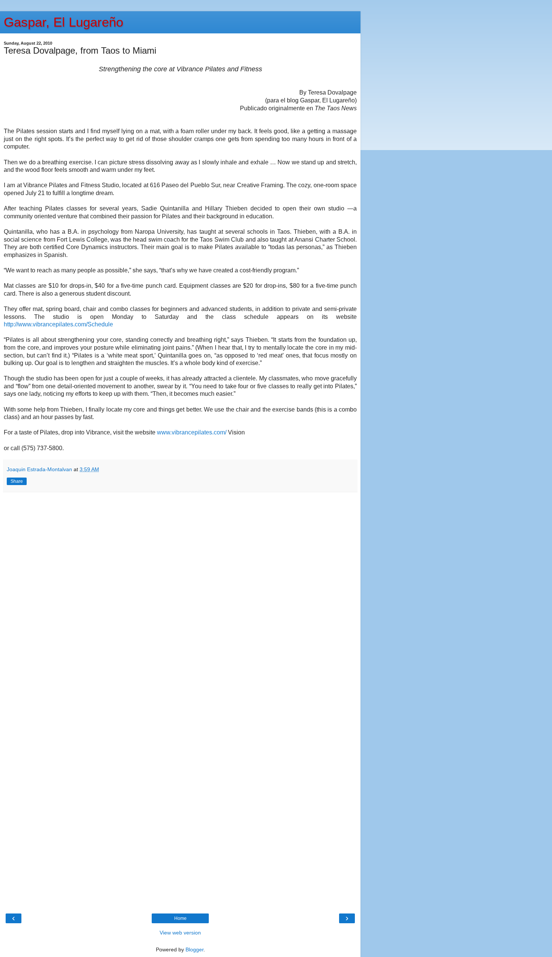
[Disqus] (180, 597)
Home (180, 918)
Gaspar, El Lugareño (63, 22)
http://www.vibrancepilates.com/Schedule (58, 324)
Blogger (195, 949)
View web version (180, 933)
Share (17, 481)
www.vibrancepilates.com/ (191, 432)
